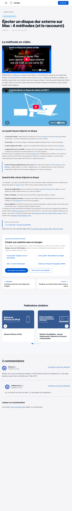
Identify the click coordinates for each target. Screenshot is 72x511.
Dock (61, 149)
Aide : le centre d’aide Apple (16, 264)
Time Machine (17, 200)
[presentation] (18, 321)
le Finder (56, 136)
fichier (18, 185)
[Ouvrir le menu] (6, 3)
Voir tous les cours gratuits (40, 270)
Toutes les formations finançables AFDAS (51, 264)
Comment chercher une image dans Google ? (17, 284)
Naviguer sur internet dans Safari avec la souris (53, 284)
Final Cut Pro (51, 189)
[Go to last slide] (5, 326)
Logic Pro (43, 189)
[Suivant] (66, 326)
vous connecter (16, 407)
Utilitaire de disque (18, 211)
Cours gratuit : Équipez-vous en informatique (17, 257)
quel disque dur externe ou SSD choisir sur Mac (47, 213)
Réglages (7, 167)
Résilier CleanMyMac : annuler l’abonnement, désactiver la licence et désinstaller (53, 336)
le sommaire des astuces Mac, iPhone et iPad (47, 229)
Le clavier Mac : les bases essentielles (18, 225)
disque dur (17, 75)
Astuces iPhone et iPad (13, 334)
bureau (45, 136)
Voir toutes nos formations (16, 270)
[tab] (32, 343)
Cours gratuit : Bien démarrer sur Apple (51, 256)
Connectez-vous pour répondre (59, 367)
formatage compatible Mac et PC (20, 215)
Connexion (63, 3)
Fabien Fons (16, 386)
